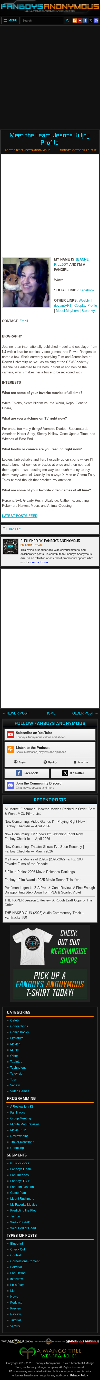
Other (14, 1056)
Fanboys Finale (21, 1169)
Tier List (15, 1216)
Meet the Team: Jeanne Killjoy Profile (49, 139)
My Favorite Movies (23, 1204)
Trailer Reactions (22, 1142)
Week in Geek (20, 1222)
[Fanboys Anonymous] (50, 7)
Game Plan (18, 1193)
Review (15, 1314)
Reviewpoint (19, 1136)
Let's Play (17, 1285)
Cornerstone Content (24, 1261)
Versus (15, 1326)
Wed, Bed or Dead (23, 1228)
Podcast (16, 1302)
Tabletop (16, 1062)
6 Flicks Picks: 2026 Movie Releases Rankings (40, 872)
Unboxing (17, 1148)
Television (17, 1073)
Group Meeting (20, 1118)
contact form (39, 562)
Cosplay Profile (85, 305)
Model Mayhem (67, 311)
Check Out (17, 1249)
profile (14, 529)
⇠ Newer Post (16, 713)
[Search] (67, 20)
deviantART (63, 305)
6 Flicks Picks (19, 1163)
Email (23, 321)
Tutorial (15, 1320)
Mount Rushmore (22, 1198)
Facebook (87, 290)
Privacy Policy (79, 1375)
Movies (15, 1044)
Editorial (16, 1267)
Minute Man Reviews (24, 1124)
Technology (18, 1067)
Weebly (84, 300)
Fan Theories (19, 1175)
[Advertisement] (50, 76)
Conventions (19, 1026)
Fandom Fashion (22, 1187)
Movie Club (18, 1130)
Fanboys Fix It (19, 1181)
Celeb (14, 1020)
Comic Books (19, 1032)
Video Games (19, 1091)
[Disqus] (50, 639)
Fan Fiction (18, 1273)
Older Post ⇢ (85, 713)
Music (14, 1050)
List (12, 1291)
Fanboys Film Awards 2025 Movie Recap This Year (43, 880)
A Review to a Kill (22, 1106)
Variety (15, 1085)
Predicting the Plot (23, 1210)
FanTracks (17, 1112)
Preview (16, 1308)
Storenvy (88, 311)
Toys (13, 1079)
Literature (17, 1038)
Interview (16, 1279)
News (14, 1296)
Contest (15, 1255)
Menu (12, 20)
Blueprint (16, 1243)
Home (51, 713)
